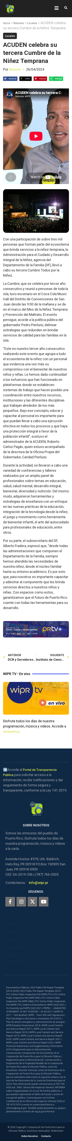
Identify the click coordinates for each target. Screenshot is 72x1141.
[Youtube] (43, 901)
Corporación (16, 966)
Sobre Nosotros (29, 1136)
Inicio (6, 23)
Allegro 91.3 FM (18, 936)
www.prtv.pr (11, 731)
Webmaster (57, 1131)
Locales (32, 23)
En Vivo (12, 928)
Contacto (46, 1136)
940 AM (12, 943)
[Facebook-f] (10, 901)
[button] (66, 8)
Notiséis (18, 23)
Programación (17, 951)
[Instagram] (21, 901)
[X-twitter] (32, 901)
